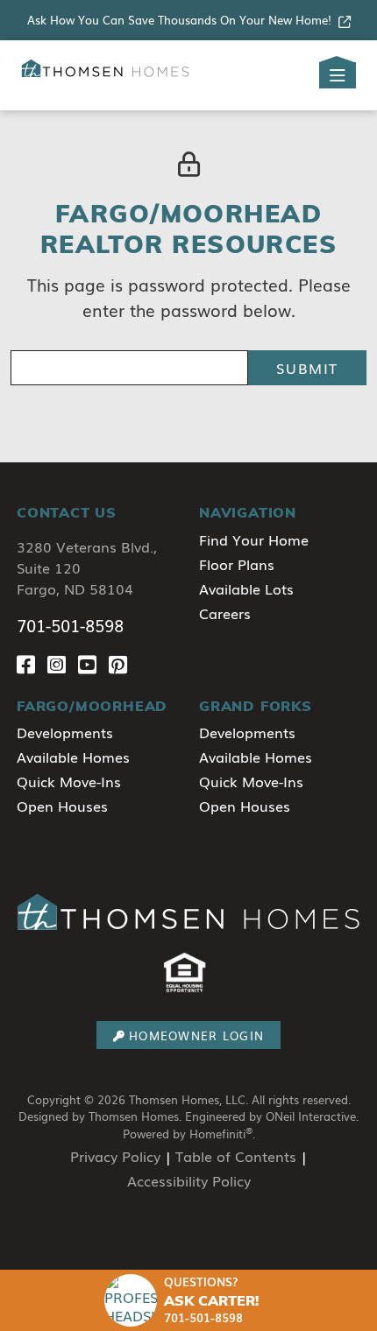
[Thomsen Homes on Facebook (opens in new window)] (32, 663)
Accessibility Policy (189, 1180)
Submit (307, 367)
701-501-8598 (70, 625)
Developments (65, 732)
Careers (225, 612)
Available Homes (73, 756)
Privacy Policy (115, 1155)
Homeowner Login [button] (196, 1035)
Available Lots (246, 588)
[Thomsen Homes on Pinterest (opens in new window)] (121, 663)
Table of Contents (235, 1155)
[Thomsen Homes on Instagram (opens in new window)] (62, 663)
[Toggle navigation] (337, 75)
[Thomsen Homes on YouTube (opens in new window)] (93, 663)
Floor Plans (236, 563)
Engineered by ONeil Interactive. (272, 1116)
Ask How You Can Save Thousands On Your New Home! (179, 19)
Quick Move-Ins (69, 781)
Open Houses (62, 805)
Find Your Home (254, 539)
